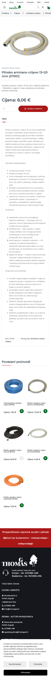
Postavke (38, 664)
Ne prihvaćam (15, 664)
